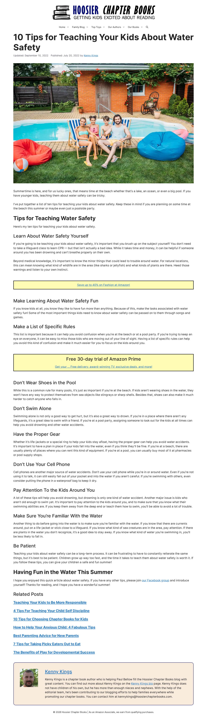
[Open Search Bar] (147, 27)
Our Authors (114, 27)
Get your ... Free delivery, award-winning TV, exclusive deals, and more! (103, 367)
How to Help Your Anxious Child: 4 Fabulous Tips (54, 627)
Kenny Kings (58, 671)
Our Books (133, 27)
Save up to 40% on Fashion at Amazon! (103, 285)
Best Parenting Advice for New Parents (46, 636)
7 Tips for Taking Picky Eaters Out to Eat (46, 644)
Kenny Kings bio (142, 683)
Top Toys (96, 27)
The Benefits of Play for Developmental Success (54, 652)
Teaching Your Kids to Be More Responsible (50, 602)
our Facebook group (155, 580)
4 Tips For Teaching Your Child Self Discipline (51, 611)
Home (62, 27)
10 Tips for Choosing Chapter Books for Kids (50, 619)
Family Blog (78, 27)
